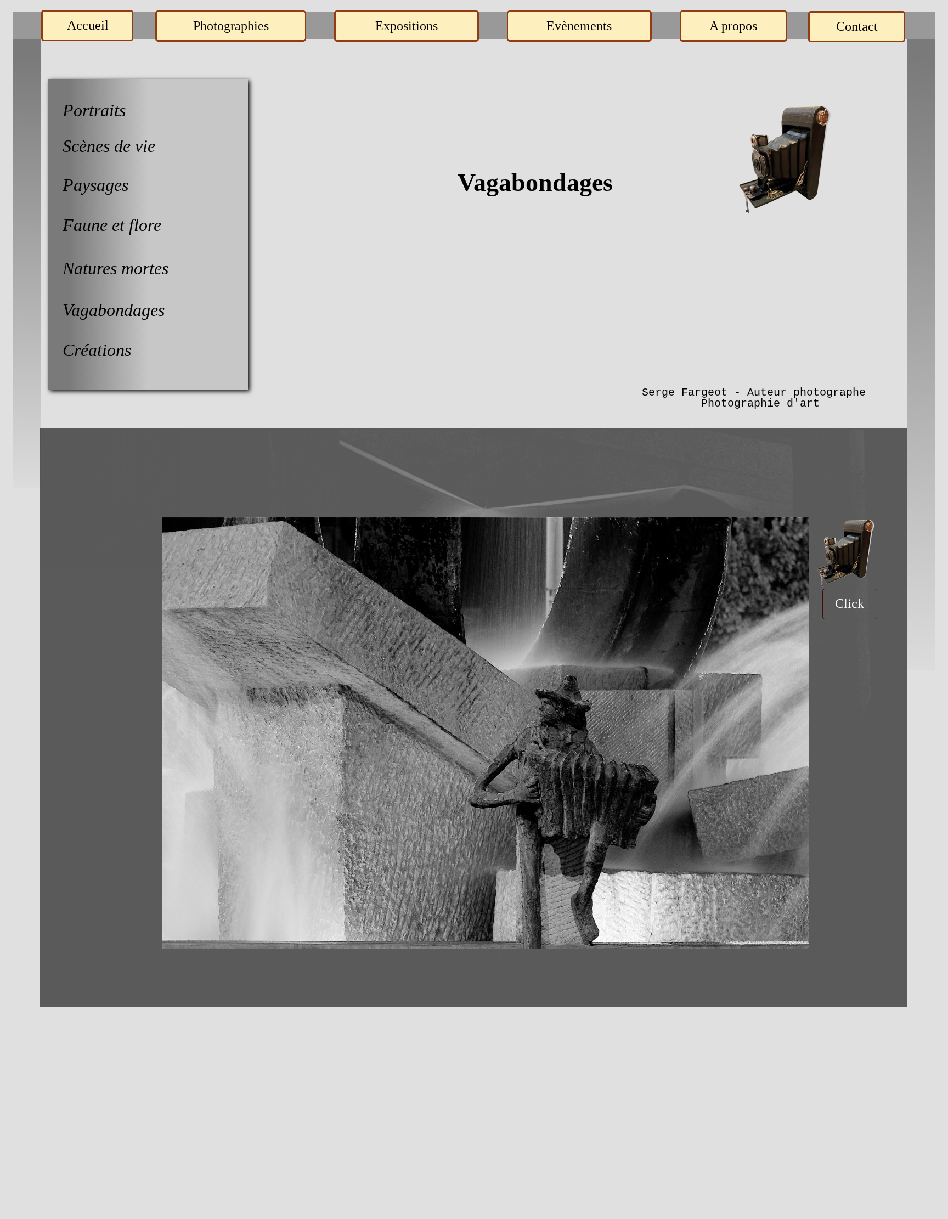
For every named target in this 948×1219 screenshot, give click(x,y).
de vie (134, 146)
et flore (136, 225)
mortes (144, 268)
